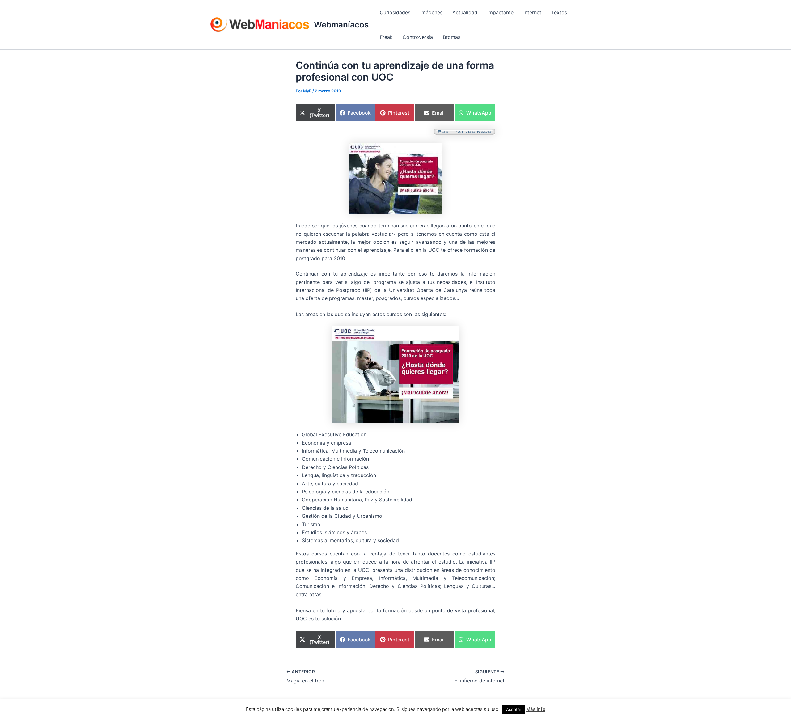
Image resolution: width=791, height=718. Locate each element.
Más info (535, 709)
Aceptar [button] (513, 709)
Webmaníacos (341, 24)
